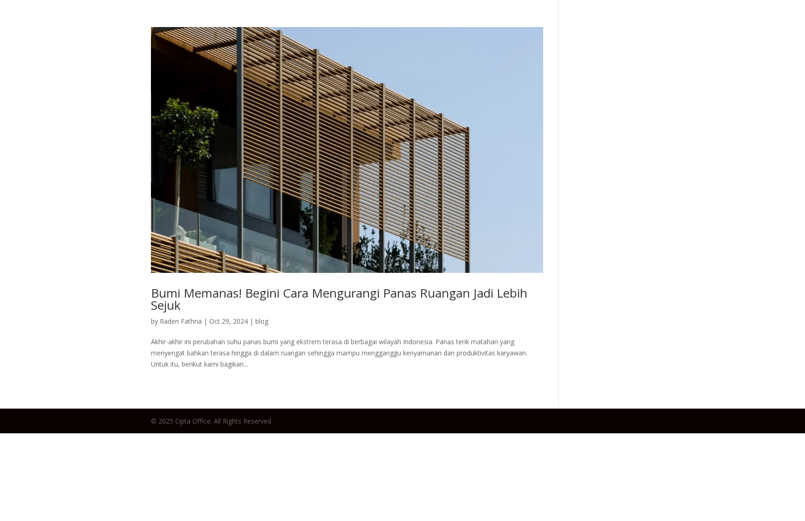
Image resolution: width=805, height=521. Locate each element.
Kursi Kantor (643, 25)
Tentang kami (759, 25)
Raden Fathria (181, 321)
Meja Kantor (579, 25)
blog (261, 321)
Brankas (699, 25)
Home (498, 25)
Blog (531, 25)
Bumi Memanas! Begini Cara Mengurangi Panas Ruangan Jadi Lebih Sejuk (339, 299)
